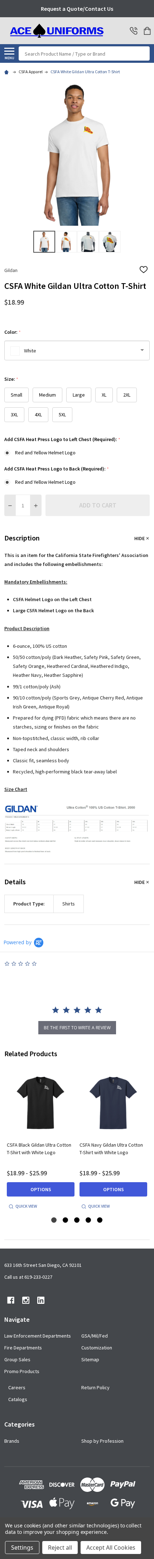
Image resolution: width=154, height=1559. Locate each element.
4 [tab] (88, 1220)
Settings (22, 1547)
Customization (96, 1347)
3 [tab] (77, 1220)
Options (40, 1189)
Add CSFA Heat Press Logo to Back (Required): (56, 468)
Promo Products (21, 1371)
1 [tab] (54, 1220)
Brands (11, 1441)
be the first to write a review (77, 1028)
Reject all (60, 1547)
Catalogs (17, 1399)
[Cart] (147, 31)
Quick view (26, 1206)
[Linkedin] (40, 1300)
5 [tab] (100, 1220)
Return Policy (95, 1387)
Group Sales (17, 1359)
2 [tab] (65, 1220)
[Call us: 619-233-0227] (133, 31)
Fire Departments (23, 1347)
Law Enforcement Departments (37, 1336)
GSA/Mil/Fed (94, 1336)
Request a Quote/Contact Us (77, 8)
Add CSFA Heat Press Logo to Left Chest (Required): (62, 439)
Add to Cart (97, 505)
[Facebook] (10, 1300)
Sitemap (90, 1359)
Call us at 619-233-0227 (28, 1277)
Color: (12, 332)
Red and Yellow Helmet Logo (45, 452)
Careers (16, 1387)
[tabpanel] (40, 1140)
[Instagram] (25, 1300)
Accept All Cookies (110, 1547)
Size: (11, 379)
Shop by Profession (102, 1441)
